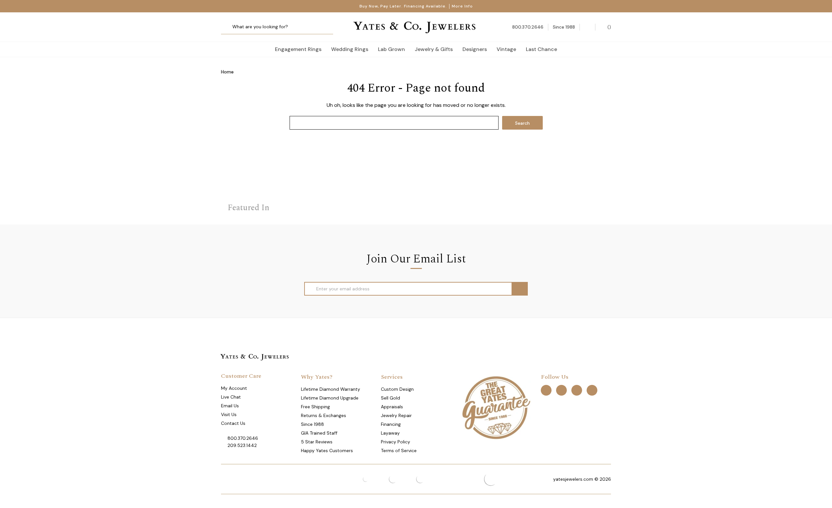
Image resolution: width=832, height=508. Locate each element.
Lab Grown (391, 49)
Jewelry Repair (396, 415)
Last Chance (541, 49)
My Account (234, 388)
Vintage (506, 49)
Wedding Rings (349, 49)
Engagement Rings (298, 49)
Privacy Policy (395, 442)
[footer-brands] (496, 407)
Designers (474, 49)
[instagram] (576, 390)
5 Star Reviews (316, 442)
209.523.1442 (242, 445)
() (608, 27)
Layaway (390, 433)
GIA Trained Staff (319, 433)
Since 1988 (312, 424)
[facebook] (546, 390)
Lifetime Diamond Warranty (330, 389)
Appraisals (392, 407)
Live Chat (231, 397)
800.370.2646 (243, 438)
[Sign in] (587, 27)
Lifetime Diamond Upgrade (329, 398)
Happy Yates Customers (327, 450)
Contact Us (233, 423)
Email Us (230, 406)
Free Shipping (315, 407)
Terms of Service (399, 450)
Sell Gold (390, 398)
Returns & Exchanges (323, 415)
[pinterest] (561, 390)
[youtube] (592, 390)
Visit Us (229, 414)
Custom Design (397, 389)
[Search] (228, 27)
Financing (391, 424)
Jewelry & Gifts (434, 49)
